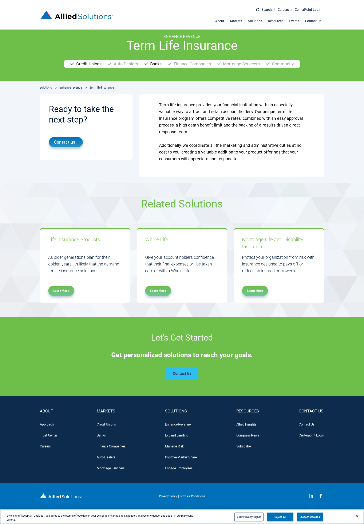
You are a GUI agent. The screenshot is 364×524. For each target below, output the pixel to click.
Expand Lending (176, 435)
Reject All (280, 517)
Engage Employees (178, 468)
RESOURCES (247, 411)
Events (294, 21)
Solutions (255, 21)
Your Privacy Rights (249, 517)
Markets (236, 21)
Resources (275, 21)
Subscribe (243, 446)
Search (266, 10)
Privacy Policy (168, 496)
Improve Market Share (181, 457)
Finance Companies (111, 446)
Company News (247, 435)
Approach (47, 424)
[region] (182, 516)
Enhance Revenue (71, 87)
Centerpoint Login (311, 435)
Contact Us (313, 21)
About (219, 21)
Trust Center (48, 435)
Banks (101, 435)
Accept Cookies (310, 517)
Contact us (64, 142)
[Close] (357, 516)
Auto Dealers (106, 457)
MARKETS (106, 411)
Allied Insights (246, 424)
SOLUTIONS (176, 411)
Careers (283, 10)
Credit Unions (106, 424)
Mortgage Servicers (110, 468)
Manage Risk (174, 446)
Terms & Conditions (192, 496)
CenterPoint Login (308, 10)
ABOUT (46, 411)
